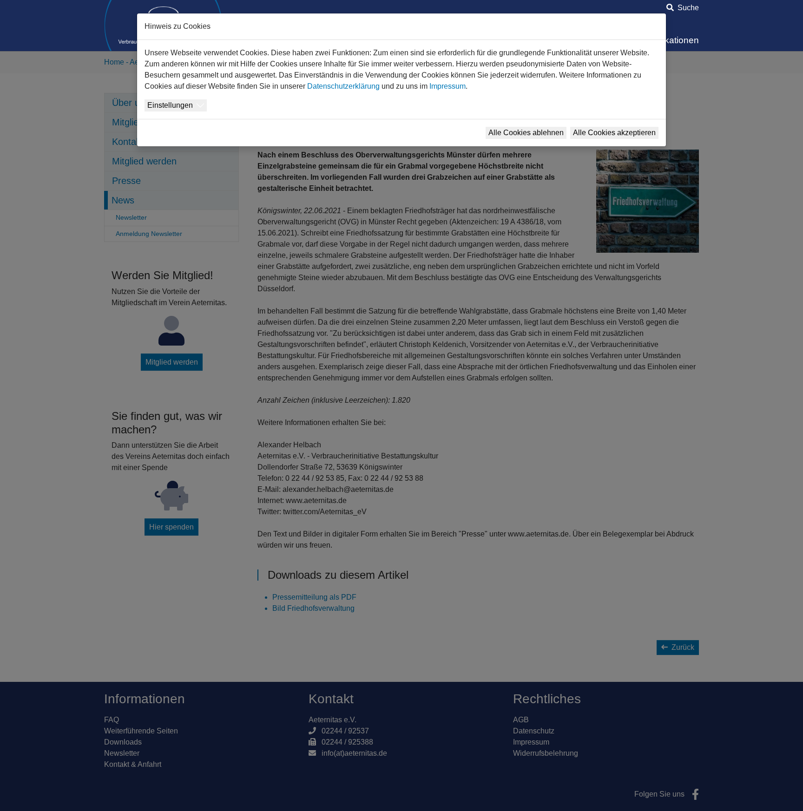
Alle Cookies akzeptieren (614, 133)
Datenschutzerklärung (343, 86)
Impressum (447, 86)
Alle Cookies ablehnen (526, 133)
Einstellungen (170, 105)
